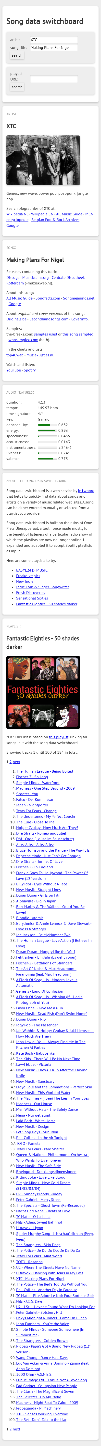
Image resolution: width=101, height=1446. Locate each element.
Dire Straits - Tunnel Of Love (39, 861)
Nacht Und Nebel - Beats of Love (43, 1210)
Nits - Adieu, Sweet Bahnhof (39, 1222)
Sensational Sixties (32, 598)
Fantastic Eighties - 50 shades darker (46, 603)
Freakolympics (28, 575)
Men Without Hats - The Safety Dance (47, 1109)
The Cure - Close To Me (35, 822)
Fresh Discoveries (30, 592)
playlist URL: (16, 76)
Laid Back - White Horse (35, 1120)
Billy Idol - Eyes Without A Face (41, 884)
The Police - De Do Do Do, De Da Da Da (48, 1250)
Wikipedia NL (17, 214)
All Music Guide (69, 214)
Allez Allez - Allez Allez (35, 844)
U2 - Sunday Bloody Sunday (39, 1193)
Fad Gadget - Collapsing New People (46, 1385)
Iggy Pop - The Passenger (37, 1025)
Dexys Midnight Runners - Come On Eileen (51, 1317)
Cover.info (79, 319)
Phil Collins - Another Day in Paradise (46, 1289)
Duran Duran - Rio (31, 1019)
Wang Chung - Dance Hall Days (42, 1357)
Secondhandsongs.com (48, 319)
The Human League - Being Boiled (44, 771)
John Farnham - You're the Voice (42, 1323)
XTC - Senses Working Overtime (42, 1413)
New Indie (24, 581)
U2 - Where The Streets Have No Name (48, 1267)
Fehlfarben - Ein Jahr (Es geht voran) (46, 957)
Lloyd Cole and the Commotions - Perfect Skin (54, 1086)
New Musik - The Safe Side (38, 1165)
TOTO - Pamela (28, 1143)
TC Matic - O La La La (33, 1216)
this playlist (58, 736)
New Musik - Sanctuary (35, 1081)
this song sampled (78, 334)
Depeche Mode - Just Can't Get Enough (48, 855)
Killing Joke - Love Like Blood (40, 1177)
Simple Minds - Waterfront (38, 782)
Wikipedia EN (42, 214)
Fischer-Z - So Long (32, 776)
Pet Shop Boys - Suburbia (37, 1131)
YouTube (13, 370)
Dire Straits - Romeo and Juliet (41, 833)
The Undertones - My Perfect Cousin (45, 816)
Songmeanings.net (78, 298)
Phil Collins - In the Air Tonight (41, 1137)
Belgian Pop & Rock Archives (55, 219)
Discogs (12, 277)
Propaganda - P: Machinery (38, 1408)
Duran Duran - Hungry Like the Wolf (45, 951)
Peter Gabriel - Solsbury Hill (39, 1312)
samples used (45, 334)
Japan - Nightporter (32, 804)
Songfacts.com (48, 298)
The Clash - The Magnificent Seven (45, 1391)
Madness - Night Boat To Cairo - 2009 (47, 1402)
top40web (15, 355)
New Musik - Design (32, 1126)
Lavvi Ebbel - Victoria (33, 1064)
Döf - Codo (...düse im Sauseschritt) (45, 838)
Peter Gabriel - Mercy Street (38, 1199)
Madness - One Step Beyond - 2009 (45, 788)
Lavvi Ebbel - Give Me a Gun (39, 1007)
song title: (18, 47)
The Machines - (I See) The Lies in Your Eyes (52, 1098)
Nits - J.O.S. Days (29, 1301)
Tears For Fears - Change (36, 810)
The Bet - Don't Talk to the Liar (41, 1419)
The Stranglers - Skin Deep (38, 1244)
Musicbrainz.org (35, 277)
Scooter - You (27, 793)
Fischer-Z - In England (34, 866)
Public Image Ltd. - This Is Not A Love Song (51, 1379)
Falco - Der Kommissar (34, 799)
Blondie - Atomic (29, 917)
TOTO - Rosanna (29, 1261)
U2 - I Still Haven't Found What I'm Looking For (55, 1306)
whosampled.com (23, 339)
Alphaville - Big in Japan (36, 901)
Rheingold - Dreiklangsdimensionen (46, 1171)
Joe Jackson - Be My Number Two (43, 934)
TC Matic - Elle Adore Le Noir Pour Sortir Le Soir (55, 1295)
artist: (15, 39)
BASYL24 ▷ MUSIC (32, 570)
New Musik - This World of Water (43, 1092)
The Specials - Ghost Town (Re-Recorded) (50, 1205)
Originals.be (16, 319)
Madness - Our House (34, 1103)
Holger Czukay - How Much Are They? (47, 827)
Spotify (30, 370)
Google (12, 225)
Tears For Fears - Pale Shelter (40, 1148)
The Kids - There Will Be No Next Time (48, 1058)
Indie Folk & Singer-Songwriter (42, 586)
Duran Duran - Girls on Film (39, 895)
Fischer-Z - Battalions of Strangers (44, 963)
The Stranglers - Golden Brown (42, 1340)
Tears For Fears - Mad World (39, 1255)
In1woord (86, 490)
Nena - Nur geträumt (33, 1115)
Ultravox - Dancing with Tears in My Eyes (49, 1272)
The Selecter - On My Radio (38, 1396)
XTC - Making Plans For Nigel (40, 1278)
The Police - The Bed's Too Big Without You (52, 1284)
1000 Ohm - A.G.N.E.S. (34, 1374)
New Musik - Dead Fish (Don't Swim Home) (51, 1013)
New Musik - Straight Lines (38, 889)
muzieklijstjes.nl (39, 355)
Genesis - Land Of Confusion (39, 991)
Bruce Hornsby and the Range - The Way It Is (53, 850)
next (16, 761)
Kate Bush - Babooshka (35, 1053)
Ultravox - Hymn (29, 1227)
